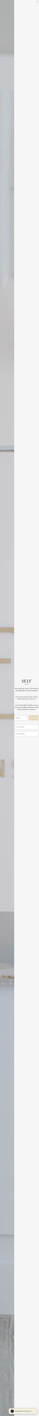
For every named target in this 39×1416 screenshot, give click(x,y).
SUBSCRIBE (33, 718)
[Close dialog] (37, 2)
